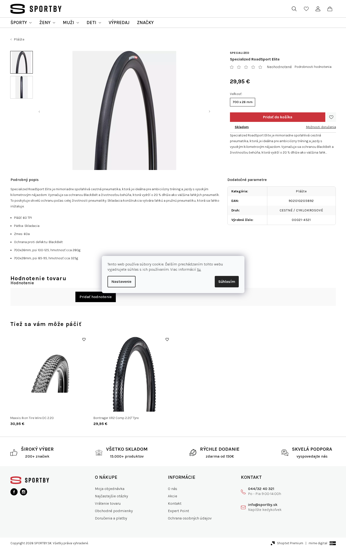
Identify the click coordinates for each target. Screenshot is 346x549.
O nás (172, 488)
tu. (199, 269)
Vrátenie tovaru (108, 503)
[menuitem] (21, 23)
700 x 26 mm (243, 102)
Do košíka (277, 117)
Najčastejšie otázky (111, 496)
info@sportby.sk (263, 504)
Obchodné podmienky (114, 511)
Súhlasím (226, 281)
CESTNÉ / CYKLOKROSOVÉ (301, 210)
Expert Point (178, 511)
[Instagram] (23, 491)
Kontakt (174, 503)
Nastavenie (122, 281)
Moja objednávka (109, 488)
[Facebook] (14, 491)
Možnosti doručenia (321, 127)
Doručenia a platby (111, 518)
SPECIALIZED (239, 53)
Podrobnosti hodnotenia (313, 67)
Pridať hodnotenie (95, 296)
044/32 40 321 (261, 488)
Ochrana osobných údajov (190, 518)
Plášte (301, 191)
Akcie (172, 496)
